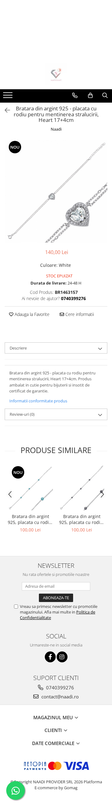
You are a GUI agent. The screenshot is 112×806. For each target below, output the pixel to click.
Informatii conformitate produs (38, 401)
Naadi (56, 129)
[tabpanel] (56, 191)
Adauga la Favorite (31, 314)
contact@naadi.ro (59, 696)
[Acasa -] (56, 74)
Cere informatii (79, 314)
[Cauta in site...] (105, 95)
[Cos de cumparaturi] (90, 95)
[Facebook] (50, 656)
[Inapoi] (4, 110)
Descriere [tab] (18, 348)
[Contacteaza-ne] (75, 95)
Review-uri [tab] (22, 414)
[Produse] (8, 97)
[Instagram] (62, 656)
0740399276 (59, 687)
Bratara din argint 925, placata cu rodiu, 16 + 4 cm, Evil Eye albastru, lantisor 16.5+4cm (30, 519)
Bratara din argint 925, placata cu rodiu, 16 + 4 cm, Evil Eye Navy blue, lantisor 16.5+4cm (81, 519)
